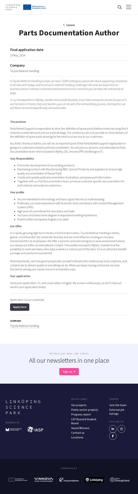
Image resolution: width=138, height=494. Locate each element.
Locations (77, 437)
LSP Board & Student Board (83, 421)
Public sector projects (84, 410)
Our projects (78, 405)
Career (70, 25)
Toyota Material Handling (24, 71)
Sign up (68, 372)
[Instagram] (121, 428)
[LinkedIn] (112, 428)
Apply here (19, 307)
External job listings (116, 412)
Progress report (81, 414)
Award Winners (80, 428)
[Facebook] (112, 436)
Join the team (117, 405)
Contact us (77, 433)
